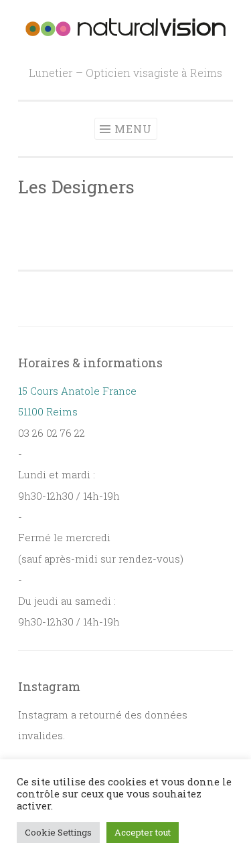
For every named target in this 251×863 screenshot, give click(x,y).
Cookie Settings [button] (58, 832)
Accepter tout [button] (142, 832)
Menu (133, 129)
